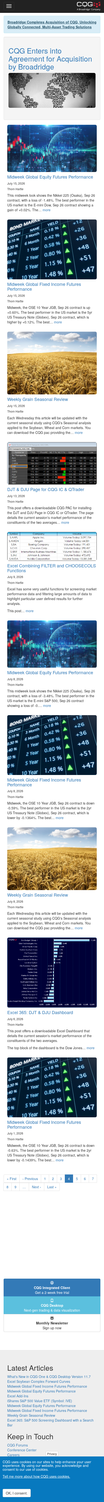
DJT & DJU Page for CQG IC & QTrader (45, 489)
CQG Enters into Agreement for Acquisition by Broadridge (50, 58)
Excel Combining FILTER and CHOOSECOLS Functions (51, 567)
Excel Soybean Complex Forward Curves (38, 1381)
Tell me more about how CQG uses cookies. (36, 1476)
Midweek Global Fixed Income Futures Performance (44, 286)
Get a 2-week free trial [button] (52, 1290)
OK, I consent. (17, 1493)
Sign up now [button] (52, 1325)
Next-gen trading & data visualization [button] (52, 1308)
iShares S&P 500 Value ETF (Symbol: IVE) (39, 1400)
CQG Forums (17, 1445)
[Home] (88, 6)
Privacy (52, 1454)
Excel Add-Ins (17, 1395)
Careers (13, 1454)
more (47, 209)
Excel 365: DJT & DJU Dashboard (40, 1012)
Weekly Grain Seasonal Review (37, 399)
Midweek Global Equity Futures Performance (50, 176)
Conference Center (22, 1449)
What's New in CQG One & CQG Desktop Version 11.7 (49, 1376)
